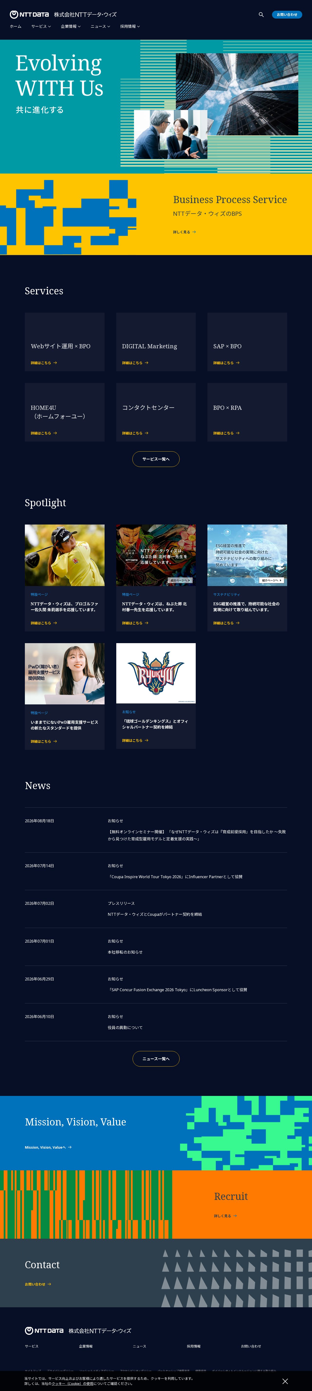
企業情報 (69, 26)
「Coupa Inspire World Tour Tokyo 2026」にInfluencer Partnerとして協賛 (175, 876)
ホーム (15, 26)
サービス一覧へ (156, 459)
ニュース (98, 26)
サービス (39, 26)
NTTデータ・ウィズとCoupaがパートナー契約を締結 (155, 914)
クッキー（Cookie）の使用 (72, 1383)
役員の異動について (125, 1027)
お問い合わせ (251, 1346)
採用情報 (128, 26)
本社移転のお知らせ (125, 952)
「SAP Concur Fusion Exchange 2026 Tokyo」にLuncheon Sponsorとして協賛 (177, 989)
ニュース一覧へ (156, 1058)
